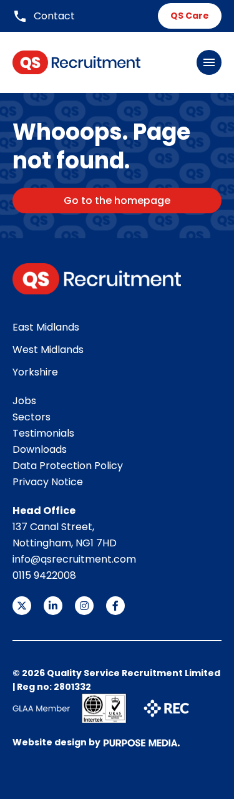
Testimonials (43, 433)
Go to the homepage (117, 200)
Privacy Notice (47, 482)
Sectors (31, 417)
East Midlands (45, 327)
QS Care (189, 15)
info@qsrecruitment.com (74, 559)
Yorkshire (35, 372)
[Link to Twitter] (21, 605)
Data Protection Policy (67, 465)
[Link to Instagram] (84, 605)
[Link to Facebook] (115, 605)
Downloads (39, 449)
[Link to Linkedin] (53, 605)
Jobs (24, 401)
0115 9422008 (44, 575)
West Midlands (48, 349)
